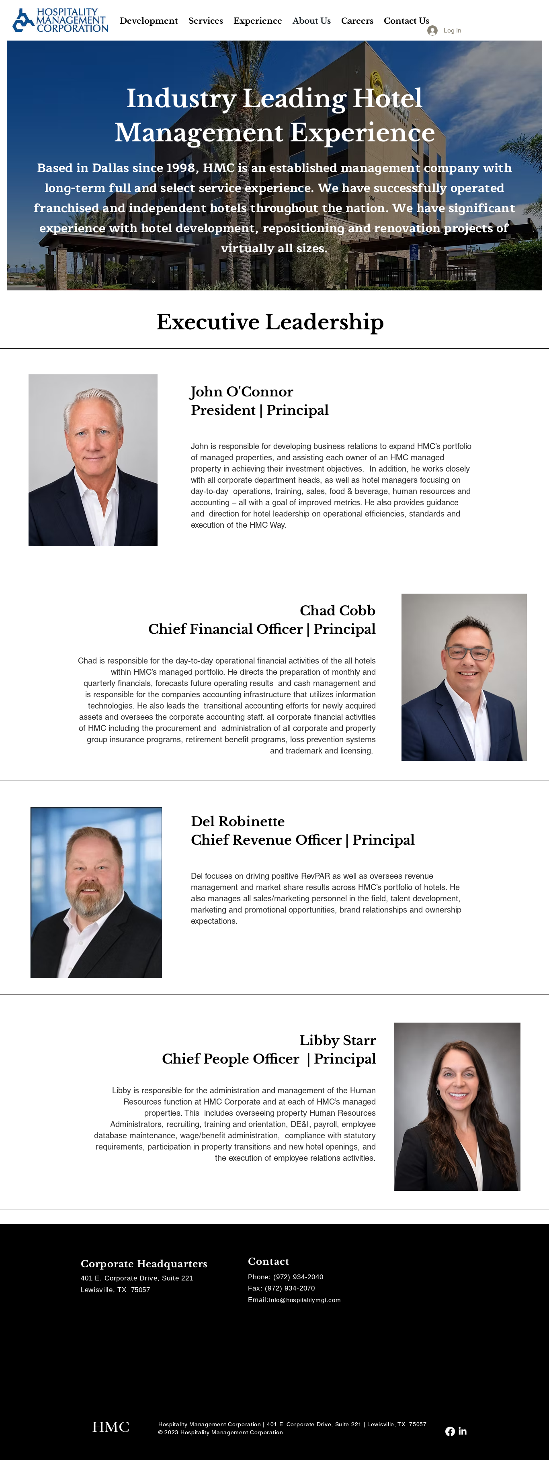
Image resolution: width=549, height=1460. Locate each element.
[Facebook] (450, 1431)
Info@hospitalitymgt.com (305, 1300)
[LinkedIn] (462, 1431)
